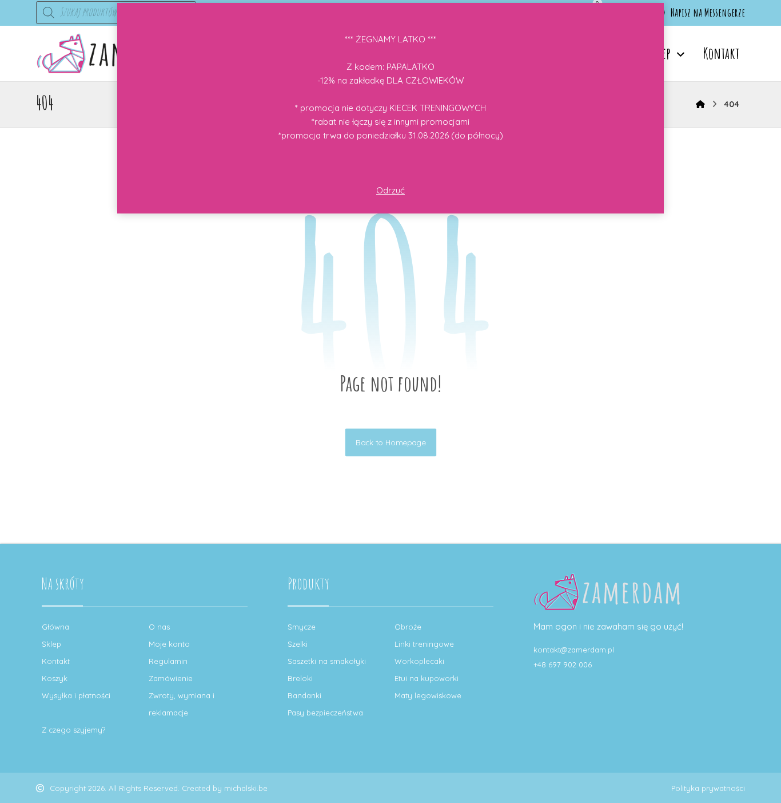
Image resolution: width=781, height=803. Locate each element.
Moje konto (169, 643)
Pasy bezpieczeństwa (325, 712)
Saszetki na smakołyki (327, 661)
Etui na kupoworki (427, 678)
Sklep (51, 643)
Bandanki (304, 695)
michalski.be (246, 788)
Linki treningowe (424, 643)
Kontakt (56, 661)
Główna (55, 626)
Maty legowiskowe (428, 695)
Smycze (302, 626)
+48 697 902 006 (562, 664)
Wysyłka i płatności (76, 695)
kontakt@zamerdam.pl (573, 649)
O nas (159, 626)
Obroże (408, 626)
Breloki (300, 678)
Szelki (298, 643)
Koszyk (54, 678)
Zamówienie (171, 678)
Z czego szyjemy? (73, 729)
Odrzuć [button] (390, 190)
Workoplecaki (419, 661)
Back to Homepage (390, 442)
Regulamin (168, 661)
